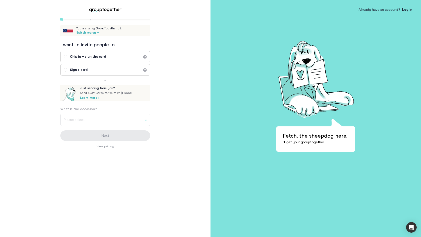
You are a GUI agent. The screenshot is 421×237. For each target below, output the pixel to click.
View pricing (105, 146)
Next (105, 135)
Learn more (88, 98)
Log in (407, 10)
